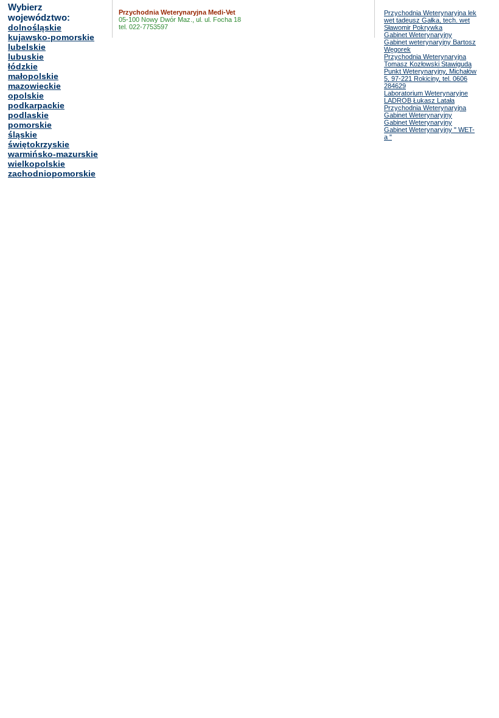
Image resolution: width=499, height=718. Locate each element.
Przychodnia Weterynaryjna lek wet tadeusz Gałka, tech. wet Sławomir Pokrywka (430, 20)
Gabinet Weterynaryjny (418, 34)
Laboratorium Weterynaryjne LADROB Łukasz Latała (426, 96)
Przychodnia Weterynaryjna (425, 107)
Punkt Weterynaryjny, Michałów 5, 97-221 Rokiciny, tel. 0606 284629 (430, 78)
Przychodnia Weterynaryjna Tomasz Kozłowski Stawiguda (428, 60)
